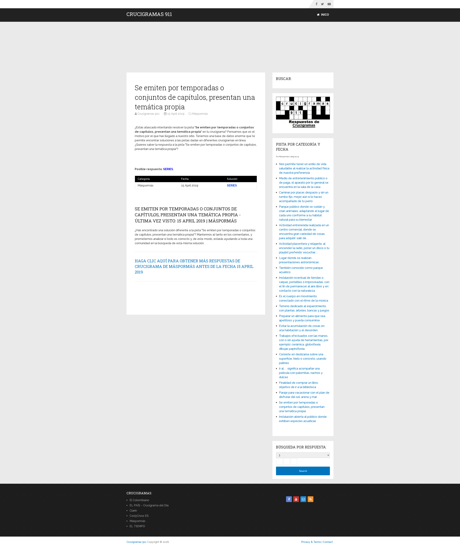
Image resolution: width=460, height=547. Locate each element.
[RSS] (310, 499)
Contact (328, 542)
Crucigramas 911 (149, 14)
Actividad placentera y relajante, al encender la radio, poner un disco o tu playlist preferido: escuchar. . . (304, 248)
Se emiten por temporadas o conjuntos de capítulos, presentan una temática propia (302, 407)
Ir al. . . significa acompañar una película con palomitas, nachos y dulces (301, 373)
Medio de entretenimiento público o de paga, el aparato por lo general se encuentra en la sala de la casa (303, 183)
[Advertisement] (230, 47)
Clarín (133, 510)
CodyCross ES (139, 516)
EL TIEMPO (137, 526)
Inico (324, 14)
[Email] (303, 499)
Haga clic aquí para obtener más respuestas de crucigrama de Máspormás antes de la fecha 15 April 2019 (194, 266)
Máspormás (137, 521)
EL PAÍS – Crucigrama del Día (149, 505)
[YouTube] (296, 499)
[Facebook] (289, 499)
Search (303, 470)
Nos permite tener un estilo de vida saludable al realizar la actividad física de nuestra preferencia (304, 168)
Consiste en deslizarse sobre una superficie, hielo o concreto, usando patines (302, 359)
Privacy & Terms (311, 542)
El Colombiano (139, 500)
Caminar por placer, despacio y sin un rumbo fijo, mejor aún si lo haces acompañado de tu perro (303, 197)
